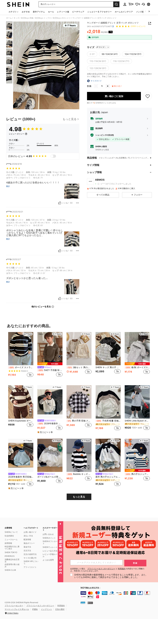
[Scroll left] (145, 12)
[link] (130, 4)
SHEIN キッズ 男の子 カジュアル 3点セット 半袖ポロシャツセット (108, 367)
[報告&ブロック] (77, 203)
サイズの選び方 (30, 558)
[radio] (92, 54)
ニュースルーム (11, 539)
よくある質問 (48, 560)
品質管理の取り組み (12, 565)
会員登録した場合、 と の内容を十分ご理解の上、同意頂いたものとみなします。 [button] (107, 570)
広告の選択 (59, 609)
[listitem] (21, 356)
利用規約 (61, 606)
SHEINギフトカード (50, 542)
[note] (49, 363)
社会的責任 (9, 536)
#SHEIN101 (10, 556)
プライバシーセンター (14, 606)
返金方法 (27, 547)
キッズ (16, 18)
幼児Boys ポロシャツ (62, 18)
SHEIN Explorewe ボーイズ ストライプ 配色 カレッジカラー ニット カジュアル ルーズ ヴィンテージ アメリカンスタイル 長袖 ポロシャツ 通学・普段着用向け (20, 420)
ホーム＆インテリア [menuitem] (124, 11)
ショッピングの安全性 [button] (104, 135)
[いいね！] (60, 203)
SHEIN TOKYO (11, 552)
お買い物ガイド (30, 532)
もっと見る (79, 496)
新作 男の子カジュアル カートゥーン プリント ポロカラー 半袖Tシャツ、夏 (108, 477)
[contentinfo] (118, 595)
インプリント (46, 609)
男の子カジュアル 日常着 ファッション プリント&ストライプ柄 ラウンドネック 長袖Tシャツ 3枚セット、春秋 (137, 474)
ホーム (9, 18)
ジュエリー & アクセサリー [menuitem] (99, 11)
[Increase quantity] (108, 86)
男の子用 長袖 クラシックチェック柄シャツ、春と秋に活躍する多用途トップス (79, 420)
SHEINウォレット (50, 547)
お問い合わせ (48, 534)
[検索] (116, 4)
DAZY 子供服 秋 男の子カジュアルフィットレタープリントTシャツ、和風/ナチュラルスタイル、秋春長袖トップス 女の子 (50, 370)
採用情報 (8, 543)
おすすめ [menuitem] (26, 11)
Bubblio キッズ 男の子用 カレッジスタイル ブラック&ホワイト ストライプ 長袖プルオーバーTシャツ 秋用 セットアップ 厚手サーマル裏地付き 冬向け (79, 474)
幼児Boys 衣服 (27, 18)
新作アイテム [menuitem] (39, 11)
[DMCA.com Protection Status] (90, 603)
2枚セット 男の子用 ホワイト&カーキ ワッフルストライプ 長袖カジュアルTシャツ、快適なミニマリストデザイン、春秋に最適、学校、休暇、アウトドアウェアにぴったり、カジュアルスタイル (79, 367)
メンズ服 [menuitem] (140, 11)
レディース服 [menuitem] (63, 11)
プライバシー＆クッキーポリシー (40, 606)
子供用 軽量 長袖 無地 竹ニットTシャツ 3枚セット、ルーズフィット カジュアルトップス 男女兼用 (108, 420)
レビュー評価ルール (50, 555)
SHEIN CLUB (10, 570)
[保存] (147, 96)
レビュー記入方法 (50, 551)
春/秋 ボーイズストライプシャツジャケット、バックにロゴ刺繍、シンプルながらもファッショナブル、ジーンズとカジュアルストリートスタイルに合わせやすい (137, 367)
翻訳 (8, 186)
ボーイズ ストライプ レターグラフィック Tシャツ (21, 367)
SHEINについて (11, 532)
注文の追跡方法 (30, 554)
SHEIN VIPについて (31, 562)
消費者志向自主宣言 (12, 560)
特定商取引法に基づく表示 (12, 548)
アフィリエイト (30, 567)
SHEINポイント (49, 538)
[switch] (53, 156)
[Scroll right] (149, 12)
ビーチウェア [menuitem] (78, 11)
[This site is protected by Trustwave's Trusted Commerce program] (83, 603)
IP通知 (35, 609)
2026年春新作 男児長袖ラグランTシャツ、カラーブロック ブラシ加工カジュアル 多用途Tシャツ (20, 477)
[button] (143, 4)
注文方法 (27, 551)
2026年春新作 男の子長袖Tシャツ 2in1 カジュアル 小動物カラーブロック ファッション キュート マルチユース (50, 423)
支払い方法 (28, 536)
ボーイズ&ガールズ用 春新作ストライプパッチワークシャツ (49, 477)
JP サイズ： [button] (101, 47)
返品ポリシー (29, 543)
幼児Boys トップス (43, 18)
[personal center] (125, 4)
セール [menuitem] (51, 11)
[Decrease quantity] (96, 86)
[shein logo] (18, 4)
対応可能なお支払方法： (91, 588)
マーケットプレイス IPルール (17, 609)
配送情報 (27, 539)
